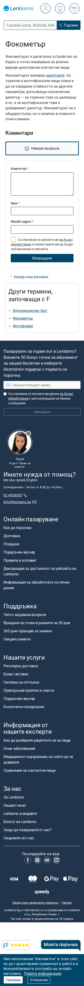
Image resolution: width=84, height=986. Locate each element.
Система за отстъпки (21, 682)
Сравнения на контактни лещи (30, 770)
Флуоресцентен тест (30, 310)
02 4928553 (13, 495)
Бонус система (16, 674)
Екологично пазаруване (24, 706)
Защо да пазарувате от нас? (28, 829)
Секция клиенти (17, 639)
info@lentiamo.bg (17, 502)
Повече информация (43, 973)
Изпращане (42, 258)
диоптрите (55, 75)
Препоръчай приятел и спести (29, 690)
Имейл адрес (22, 221)
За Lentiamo (14, 796)
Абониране (42, 412)
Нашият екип (15, 805)
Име (15, 203)
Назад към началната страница (35, 902)
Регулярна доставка (21, 665)
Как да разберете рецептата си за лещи (37, 740)
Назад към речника (31, 276)
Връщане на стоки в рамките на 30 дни (37, 622)
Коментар (19, 168)
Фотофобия (23, 326)
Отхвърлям (39, 980)
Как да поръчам (17, 527)
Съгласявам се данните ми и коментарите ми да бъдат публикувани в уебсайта (42, 244)
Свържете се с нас (19, 837)
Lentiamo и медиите (20, 813)
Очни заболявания (19, 748)
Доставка (12, 535)
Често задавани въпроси (25, 614)
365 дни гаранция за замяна (28, 630)
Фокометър (23, 318)
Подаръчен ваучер (19, 551)
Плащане (11, 543)
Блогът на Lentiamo (20, 821)
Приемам (13, 980)
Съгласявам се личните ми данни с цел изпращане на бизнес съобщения (41, 398)
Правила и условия (20, 560)
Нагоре (67, 902)
